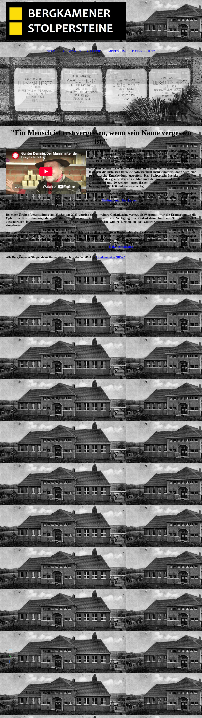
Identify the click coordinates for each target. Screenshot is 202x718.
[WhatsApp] (10, 656)
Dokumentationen (121, 246)
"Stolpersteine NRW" (110, 257)
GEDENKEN (72, 51)
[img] (101, 21)
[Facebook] (9, 661)
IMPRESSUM (116, 51)
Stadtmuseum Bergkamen (119, 200)
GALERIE (94, 51)
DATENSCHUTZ (143, 51)
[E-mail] (10, 650)
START (52, 51)
